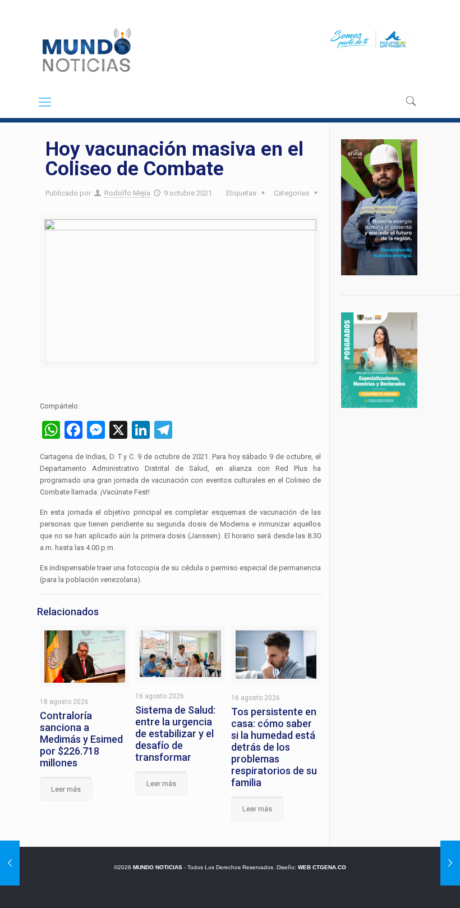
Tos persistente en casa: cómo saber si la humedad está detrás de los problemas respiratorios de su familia (274, 747)
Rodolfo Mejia (127, 193)
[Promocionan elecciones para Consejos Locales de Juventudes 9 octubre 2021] (450, 863)
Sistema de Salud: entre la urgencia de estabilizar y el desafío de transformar (175, 733)
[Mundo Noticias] (85, 50)
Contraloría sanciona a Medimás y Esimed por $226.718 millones (81, 739)
